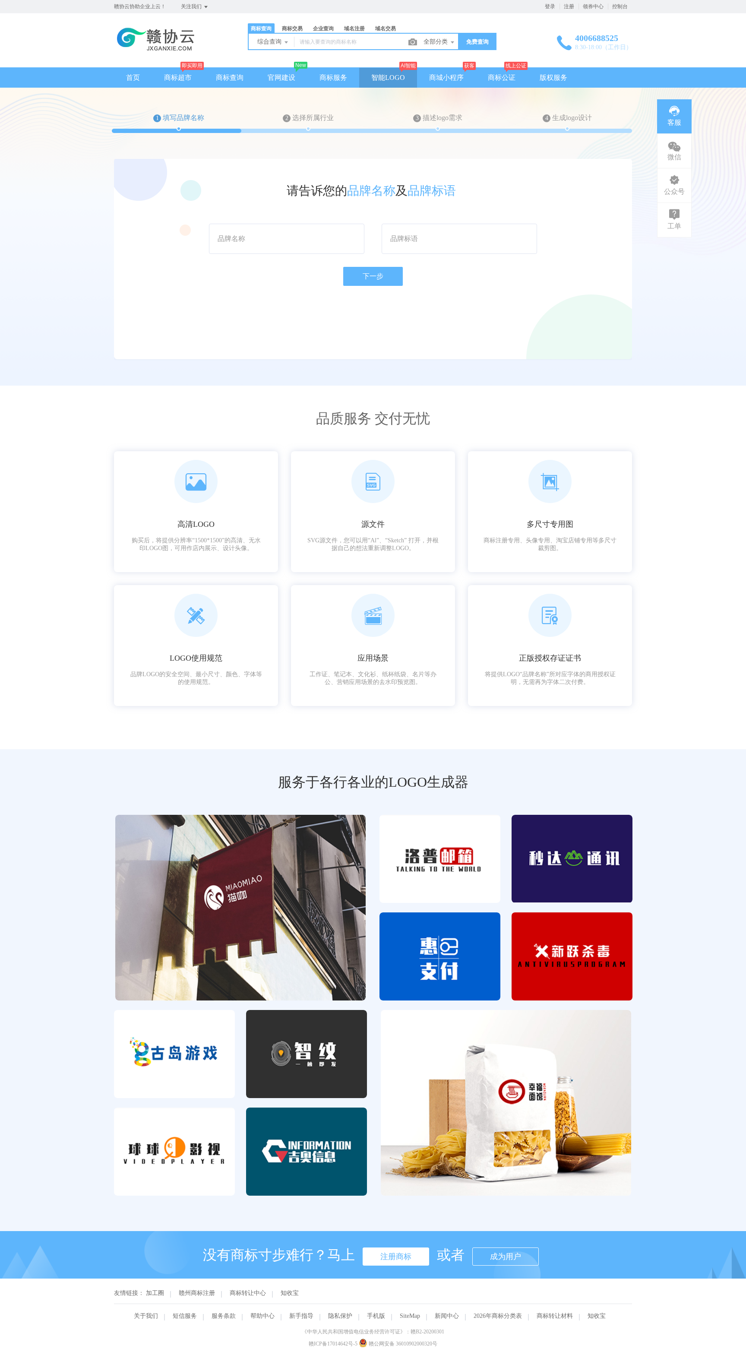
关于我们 (146, 1316)
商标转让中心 (248, 1293)
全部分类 (436, 41)
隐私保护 (340, 1316)
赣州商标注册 (197, 1293)
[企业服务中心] (156, 49)
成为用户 (505, 1256)
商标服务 (333, 77)
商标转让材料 (555, 1316)
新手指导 (301, 1316)
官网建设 (281, 77)
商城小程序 (446, 77)
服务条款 (224, 1316)
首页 (133, 77)
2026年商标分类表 (498, 1316)
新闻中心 (447, 1316)
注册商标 (395, 1256)
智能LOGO (388, 77)
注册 (569, 6)
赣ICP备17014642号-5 (333, 1344)
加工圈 (155, 1293)
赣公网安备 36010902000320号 (402, 1344)
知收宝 (290, 1293)
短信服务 (185, 1316)
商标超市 (178, 77)
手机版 (376, 1316)
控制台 (620, 6)
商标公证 (501, 77)
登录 (550, 6)
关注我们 (192, 6)
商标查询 (229, 77)
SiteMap (410, 1316)
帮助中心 (262, 1316)
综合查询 (270, 41)
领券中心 (593, 6)
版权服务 (553, 77)
